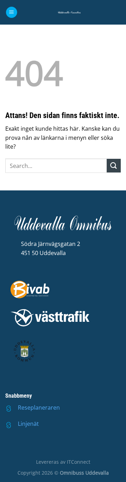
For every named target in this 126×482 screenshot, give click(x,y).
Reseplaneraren (39, 407)
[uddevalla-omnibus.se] (69, 12)
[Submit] (114, 165)
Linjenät (28, 424)
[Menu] (11, 12)
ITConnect (78, 461)
